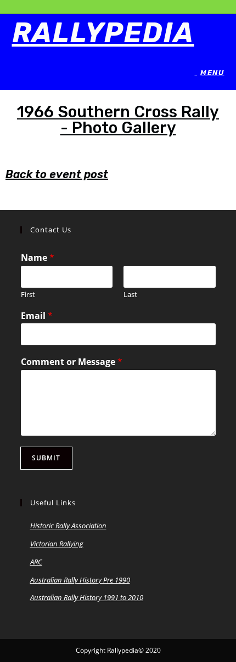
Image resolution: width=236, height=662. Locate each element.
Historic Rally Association (68, 525)
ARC (36, 562)
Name (37, 258)
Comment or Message (71, 362)
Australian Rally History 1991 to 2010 (86, 597)
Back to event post (56, 174)
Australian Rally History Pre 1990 (80, 580)
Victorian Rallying (56, 544)
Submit (46, 458)
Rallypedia (103, 32)
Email (37, 316)
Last (130, 294)
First (28, 294)
